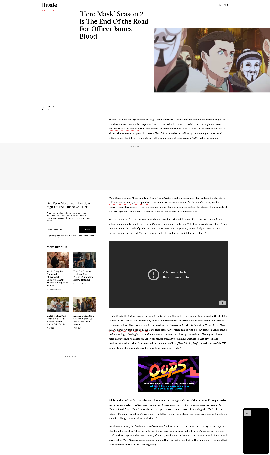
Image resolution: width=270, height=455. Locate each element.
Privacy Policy (54, 237)
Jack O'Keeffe (49, 107)
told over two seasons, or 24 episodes (129, 202)
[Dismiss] (265, 411)
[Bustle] (49, 5)
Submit (88, 229)
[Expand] (246, 411)
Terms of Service (88, 235)
